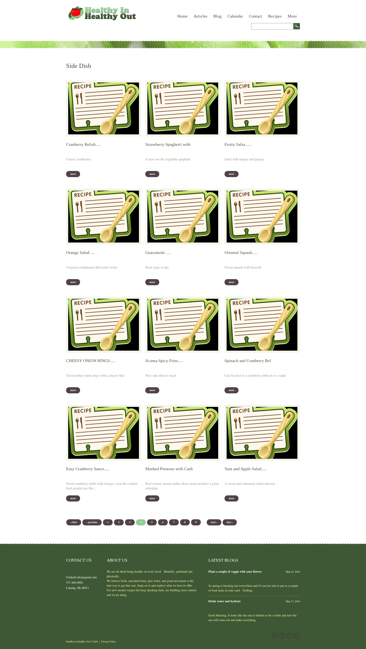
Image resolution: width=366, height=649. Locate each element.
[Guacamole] (182, 217)
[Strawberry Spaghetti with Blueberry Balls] (182, 108)
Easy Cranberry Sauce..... (87, 468)
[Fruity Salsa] (262, 108)
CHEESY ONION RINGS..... (90, 360)
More (292, 16)
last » (230, 522)
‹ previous (92, 522)
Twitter (289, 635)
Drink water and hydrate (224, 601)
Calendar (235, 16)
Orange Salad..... (80, 252)
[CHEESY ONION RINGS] (103, 325)
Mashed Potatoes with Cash (169, 468)
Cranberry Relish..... (83, 144)
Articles (200, 16)
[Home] (101, 8)
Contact (255, 16)
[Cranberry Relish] (103, 108)
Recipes (275, 16)
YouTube (281, 635)
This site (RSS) (296, 635)
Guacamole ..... (158, 252)
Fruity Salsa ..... (238, 144)
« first (74, 522)
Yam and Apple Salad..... (246, 468)
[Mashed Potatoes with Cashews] (182, 433)
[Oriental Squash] (262, 217)
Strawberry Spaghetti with (167, 144)
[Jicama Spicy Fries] (182, 325)
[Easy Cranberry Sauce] (103, 433)
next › (214, 522)
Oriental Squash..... (241, 252)
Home (182, 16)
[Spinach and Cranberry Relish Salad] (262, 325)
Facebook (274, 635)
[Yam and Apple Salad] (262, 433)
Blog (217, 16)
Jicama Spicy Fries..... (164, 360)
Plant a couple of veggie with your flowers (235, 571)
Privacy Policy (108, 641)
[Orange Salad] (103, 217)
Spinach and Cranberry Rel (248, 360)
